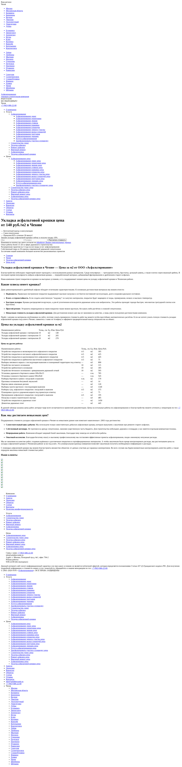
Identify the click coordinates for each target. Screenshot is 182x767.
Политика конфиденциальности (19, 509)
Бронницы (15, 695)
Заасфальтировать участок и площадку (32, 141)
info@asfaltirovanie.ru (14, 681)
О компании (11, 496)
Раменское (15, 746)
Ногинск (14, 735)
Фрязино (14, 755)
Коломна (14, 719)
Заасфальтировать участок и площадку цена (34, 185)
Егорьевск (15, 708)
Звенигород (16, 710)
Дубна (13, 706)
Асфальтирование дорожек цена (29, 181)
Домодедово (16, 704)
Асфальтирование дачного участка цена (33, 174)
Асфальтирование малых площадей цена (33, 176)
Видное (14, 697)
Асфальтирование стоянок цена (29, 167)
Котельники (16, 724)
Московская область (19, 690)
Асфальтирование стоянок (27, 123)
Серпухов (15, 748)
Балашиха (15, 693)
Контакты (10, 507)
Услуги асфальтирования (26, 138)
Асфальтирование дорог (26, 116)
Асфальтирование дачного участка (30, 130)
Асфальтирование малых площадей (31, 132)
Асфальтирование (18, 114)
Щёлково (15, 764)
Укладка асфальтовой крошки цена (25, 199)
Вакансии (10, 670)
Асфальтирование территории (28, 118)
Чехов (13, 759)
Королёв (14, 722)
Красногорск (16, 726)
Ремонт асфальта (18, 147)
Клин (13, 717)
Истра (13, 715)
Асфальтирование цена (20, 159)
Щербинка (15, 762)
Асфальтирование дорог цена (28, 161)
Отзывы (9, 677)
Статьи (9, 505)
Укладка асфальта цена (20, 190)
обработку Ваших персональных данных (54, 242)
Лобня (13, 728)
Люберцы (15, 730)
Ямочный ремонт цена (20, 194)
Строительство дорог (20, 143)
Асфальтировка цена (19, 196)
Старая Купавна (17, 753)
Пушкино (15, 744)
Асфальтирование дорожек (27, 136)
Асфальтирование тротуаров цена (30, 179)
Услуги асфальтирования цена (28, 183)
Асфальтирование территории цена (31, 163)
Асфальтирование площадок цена (30, 172)
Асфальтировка (17, 152)
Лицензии (10, 500)
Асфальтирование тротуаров (28, 134)
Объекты (9, 502)
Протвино (15, 742)
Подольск (15, 739)
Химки (14, 757)
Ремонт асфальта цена (20, 192)
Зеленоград (15, 713)
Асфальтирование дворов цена (29, 165)
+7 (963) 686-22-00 (8, 105)
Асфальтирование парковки (27, 125)
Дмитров (14, 699)
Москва (14, 688)
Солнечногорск (17, 750)
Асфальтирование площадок (28, 127)
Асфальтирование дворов (26, 121)
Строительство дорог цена (22, 187)
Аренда (9, 498)
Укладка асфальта (18, 145)
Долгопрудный (17, 701)
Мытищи (15, 733)
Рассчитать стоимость (57, 240)
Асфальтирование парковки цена (30, 170)
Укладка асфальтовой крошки (23, 154)
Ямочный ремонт (18, 150)
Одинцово (15, 737)
